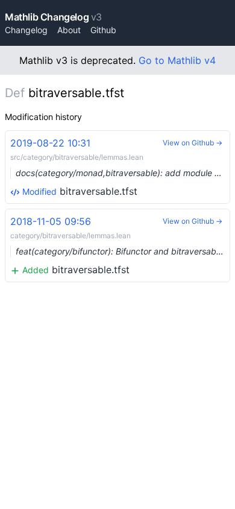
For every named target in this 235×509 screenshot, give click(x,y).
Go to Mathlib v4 (177, 60)
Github (103, 30)
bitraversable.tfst (120, 167)
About (69, 30)
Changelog (26, 30)
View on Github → (192, 142)
